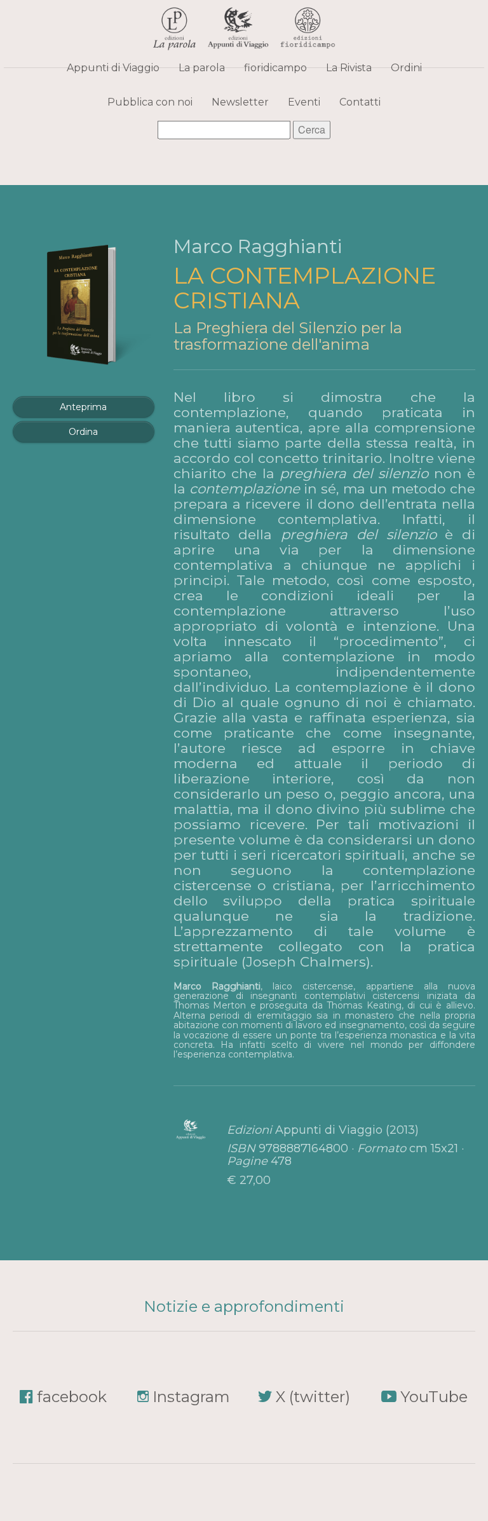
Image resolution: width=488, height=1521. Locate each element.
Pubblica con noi (150, 101)
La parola (202, 67)
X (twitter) (313, 1396)
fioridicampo (275, 67)
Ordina (83, 431)
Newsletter (240, 101)
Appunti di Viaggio (113, 67)
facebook (72, 1396)
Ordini (406, 67)
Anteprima (83, 407)
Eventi (304, 101)
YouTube (434, 1396)
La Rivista (349, 67)
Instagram (191, 1396)
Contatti (360, 101)
